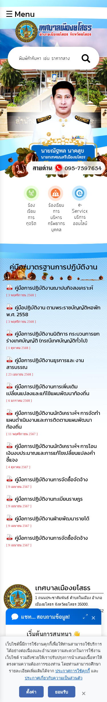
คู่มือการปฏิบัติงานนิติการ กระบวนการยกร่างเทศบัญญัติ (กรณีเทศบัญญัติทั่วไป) (53, 337)
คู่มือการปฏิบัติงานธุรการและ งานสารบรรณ (45, 363)
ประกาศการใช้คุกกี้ (72, 671)
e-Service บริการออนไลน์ (80, 214)
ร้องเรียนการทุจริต (31, 214)
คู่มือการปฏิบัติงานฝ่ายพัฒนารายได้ (52, 518)
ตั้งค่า (31, 692)
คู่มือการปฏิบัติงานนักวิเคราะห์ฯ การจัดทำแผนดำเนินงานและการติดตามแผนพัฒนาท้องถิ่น (53, 420)
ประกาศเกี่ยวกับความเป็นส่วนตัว (53, 678)
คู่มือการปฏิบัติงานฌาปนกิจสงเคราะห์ (54, 288)
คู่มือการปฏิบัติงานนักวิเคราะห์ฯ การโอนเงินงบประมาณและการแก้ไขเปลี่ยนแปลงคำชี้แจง (51, 453)
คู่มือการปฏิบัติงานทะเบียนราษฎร (49, 499)
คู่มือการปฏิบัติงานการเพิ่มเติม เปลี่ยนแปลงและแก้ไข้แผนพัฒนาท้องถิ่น (47, 390)
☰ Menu (20, 14)
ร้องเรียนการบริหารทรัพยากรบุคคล (56, 217)
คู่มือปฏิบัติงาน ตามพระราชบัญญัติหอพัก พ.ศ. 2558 (53, 311)
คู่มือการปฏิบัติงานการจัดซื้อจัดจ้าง (51, 479)
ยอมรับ (61, 692)
